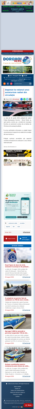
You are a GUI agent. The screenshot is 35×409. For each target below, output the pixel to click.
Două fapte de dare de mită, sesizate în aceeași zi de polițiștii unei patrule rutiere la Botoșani (17, 266)
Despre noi (17, 388)
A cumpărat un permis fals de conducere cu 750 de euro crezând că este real (17, 299)
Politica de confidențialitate (17, 390)
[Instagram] (11, 83)
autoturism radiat (13, 223)
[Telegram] (27, 99)
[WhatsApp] (24, 99)
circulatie (22, 223)
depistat (8, 226)
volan (18, 226)
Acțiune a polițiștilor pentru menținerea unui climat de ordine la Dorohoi (17, 365)
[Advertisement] (17, 30)
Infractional (15, 99)
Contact (17, 396)
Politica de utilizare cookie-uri (17, 392)
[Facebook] (8, 83)
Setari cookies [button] (17, 386)
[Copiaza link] (30, 99)
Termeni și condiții (17, 394)
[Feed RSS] (4, 83)
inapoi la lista (11, 238)
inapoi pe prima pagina (25, 238)
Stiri (14, 226)
